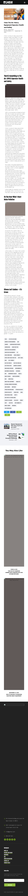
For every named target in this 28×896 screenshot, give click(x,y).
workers (14, 405)
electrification (8, 365)
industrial (11, 379)
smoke (21, 400)
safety (15, 394)
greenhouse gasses (12, 373)
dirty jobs (20, 357)
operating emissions (9, 389)
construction (15, 347)
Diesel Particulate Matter (10, 357)
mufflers (14, 387)
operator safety (8, 392)
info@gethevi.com (10, 831)
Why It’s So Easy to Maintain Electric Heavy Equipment (14, 695)
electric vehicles (17, 363)
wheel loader (7, 405)
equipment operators (9, 371)
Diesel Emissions (8, 355)
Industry (11, 29)
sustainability (18, 402)
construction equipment (10, 349)
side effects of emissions (10, 397)
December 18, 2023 (14, 692)
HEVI (5, 379)
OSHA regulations (8, 394)
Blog (5, 29)
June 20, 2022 (14, 569)
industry (18, 381)
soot (6, 402)
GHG (5, 373)
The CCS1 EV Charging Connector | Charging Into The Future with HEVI (14, 572)
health (20, 373)
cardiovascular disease (15, 344)
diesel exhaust (17, 355)
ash (18, 341)
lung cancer (7, 387)
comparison (7, 347)
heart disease (8, 376)
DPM (5, 360)
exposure (18, 371)
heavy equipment (16, 376)
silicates (16, 400)
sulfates (11, 402)
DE (17, 352)
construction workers (10, 352)
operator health (19, 389)
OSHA (22, 392)
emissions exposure (9, 368)
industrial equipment (9, 381)
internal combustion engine (11, 384)
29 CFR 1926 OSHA (12, 339)
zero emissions (8, 408)
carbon (6, 344)
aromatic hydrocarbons (10, 341)
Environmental (18, 368)
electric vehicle (8, 363)
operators (16, 392)
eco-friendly (11, 360)
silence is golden (8, 400)
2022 (6, 339)
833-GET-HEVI (9, 836)
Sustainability (8, 30)
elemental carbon (17, 365)
